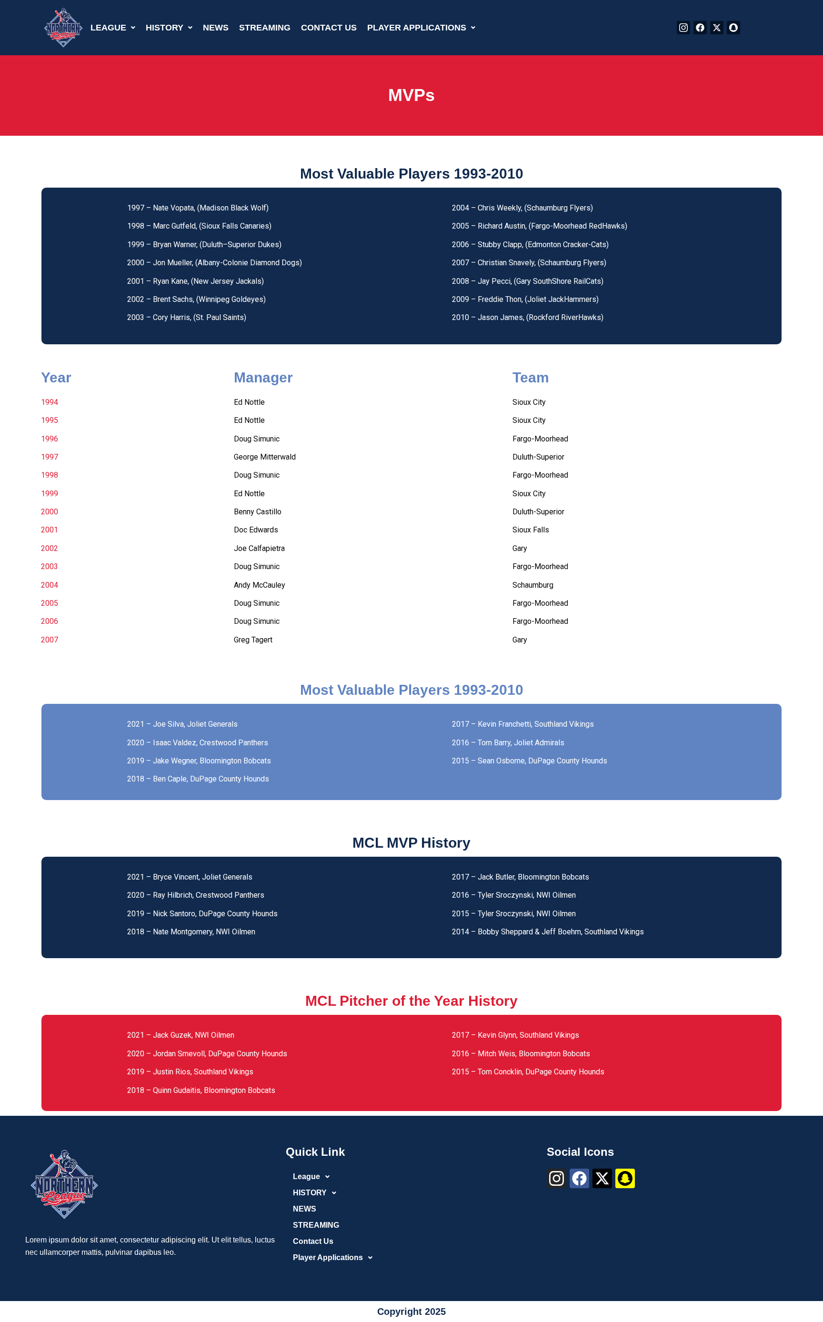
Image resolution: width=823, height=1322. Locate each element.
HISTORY (164, 27)
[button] (112, 27)
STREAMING (265, 27)
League (108, 27)
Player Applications (416, 27)
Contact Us (329, 27)
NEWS (216, 27)
